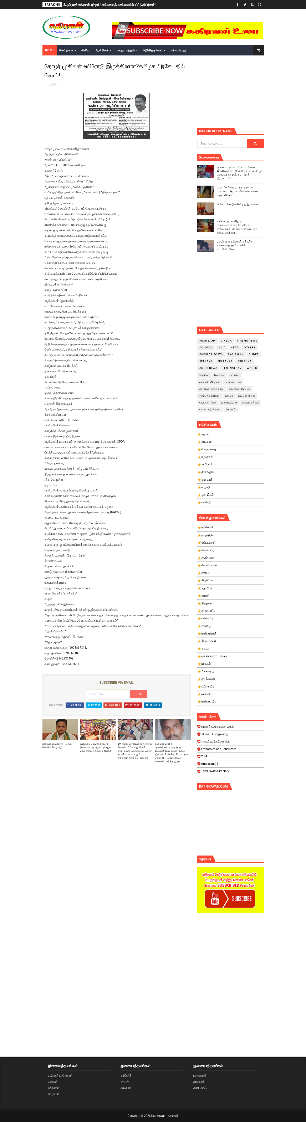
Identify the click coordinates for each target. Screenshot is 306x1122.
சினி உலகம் (200, 1087)
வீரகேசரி (126, 1087)
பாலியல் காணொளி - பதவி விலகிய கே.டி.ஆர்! (57, 745)
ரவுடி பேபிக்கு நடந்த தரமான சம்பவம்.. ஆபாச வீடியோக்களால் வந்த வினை (238, 191)
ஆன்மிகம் (102, 50)
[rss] (252, 4)
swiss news (208, 368)
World (252, 368)
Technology (232, 368)
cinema (226, 340)
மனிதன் (52, 1081)
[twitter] (245, 4)
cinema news (247, 340)
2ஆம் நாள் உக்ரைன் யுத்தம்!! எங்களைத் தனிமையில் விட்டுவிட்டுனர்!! (109, 5)
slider (254, 354)
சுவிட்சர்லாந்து (246, 395)
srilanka (244, 361)
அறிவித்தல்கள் (153, 50)
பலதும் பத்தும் (126, 50)
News (235, 347)
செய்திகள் (66, 50)
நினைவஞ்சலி (229, 402)
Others (249, 347)
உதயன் (125, 1081)
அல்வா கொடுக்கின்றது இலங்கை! (238, 204)
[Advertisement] (251, 91)
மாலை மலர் (199, 1075)
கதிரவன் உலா (233, 382)
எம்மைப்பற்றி (179, 50)
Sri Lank (205, 361)
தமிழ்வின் (53, 1094)
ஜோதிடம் (231, 409)
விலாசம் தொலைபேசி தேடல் (217, 726)
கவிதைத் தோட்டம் (240, 388)
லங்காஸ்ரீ (53, 1087)
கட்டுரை (235, 375)
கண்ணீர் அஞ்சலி (209, 382)
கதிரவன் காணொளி (60, 1075)
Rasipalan (236, 354)
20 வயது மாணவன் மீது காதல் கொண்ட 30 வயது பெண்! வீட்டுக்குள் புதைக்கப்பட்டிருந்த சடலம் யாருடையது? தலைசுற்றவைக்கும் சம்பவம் (135, 750)
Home (49, 50)
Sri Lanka (225, 361)
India (222, 347)
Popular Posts (211, 354)
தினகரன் (199, 1081)
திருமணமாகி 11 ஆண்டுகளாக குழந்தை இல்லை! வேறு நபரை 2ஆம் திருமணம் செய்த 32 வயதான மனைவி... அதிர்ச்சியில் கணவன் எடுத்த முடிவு (172, 752)
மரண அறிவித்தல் (209, 409)
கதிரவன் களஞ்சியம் (211, 388)
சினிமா (86, 50)
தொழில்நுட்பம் (207, 402)
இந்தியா (55, 84)
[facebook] (238, 4)
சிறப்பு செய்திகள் (209, 395)
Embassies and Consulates (218, 749)
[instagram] (259, 4)
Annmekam (207, 340)
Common (206, 347)
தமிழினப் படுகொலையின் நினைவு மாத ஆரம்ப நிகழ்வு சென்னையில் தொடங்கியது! (95, 747)
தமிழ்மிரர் (126, 1075)
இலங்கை (219, 375)
